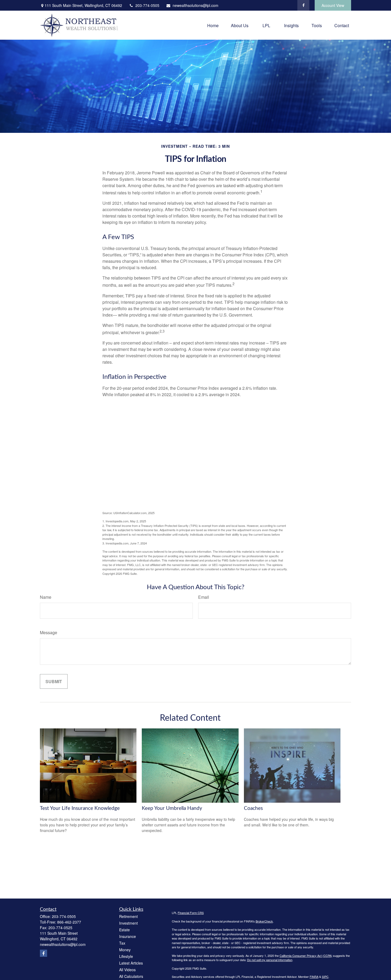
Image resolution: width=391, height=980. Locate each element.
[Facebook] (303, 5)
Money (125, 949)
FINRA (314, 976)
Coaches (253, 808)
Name (45, 597)
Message (48, 632)
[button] (213, 25)
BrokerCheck (264, 921)
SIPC (325, 976)
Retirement (128, 916)
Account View (333, 5)
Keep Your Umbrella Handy (172, 808)
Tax (122, 943)
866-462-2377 (69, 922)
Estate (124, 929)
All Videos (127, 969)
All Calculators (131, 976)
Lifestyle (126, 956)
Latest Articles (131, 963)
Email (203, 597)
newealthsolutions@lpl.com (195, 5)
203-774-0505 (147, 5)
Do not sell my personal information (269, 960)
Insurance (127, 936)
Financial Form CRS (191, 913)
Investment (128, 923)
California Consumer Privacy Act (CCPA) (306, 955)
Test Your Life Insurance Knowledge (80, 808)
